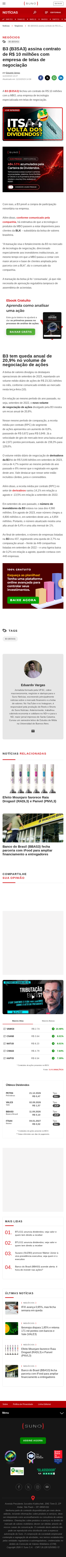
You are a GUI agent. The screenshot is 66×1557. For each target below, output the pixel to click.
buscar (34, 12)
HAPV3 (10, 1058)
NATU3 (10, 1043)
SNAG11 (21, 19)
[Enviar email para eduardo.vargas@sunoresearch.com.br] (33, 731)
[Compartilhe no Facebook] (40, 77)
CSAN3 (10, 1036)
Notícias (6, 26)
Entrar (58, 3)
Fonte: (53, 1070)
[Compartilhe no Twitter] (47, 77)
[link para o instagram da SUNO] (37, 1487)
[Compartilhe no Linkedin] (60, 77)
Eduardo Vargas (33, 685)
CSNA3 (10, 1051)
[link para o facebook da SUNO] (19, 1487)
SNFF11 (55, 19)
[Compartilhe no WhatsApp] (54, 77)
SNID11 (44, 19)
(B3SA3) (12, 91)
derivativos (19, 490)
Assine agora (33, 1440)
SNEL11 (33, 19)
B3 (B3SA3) (14, 42)
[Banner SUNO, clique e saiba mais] (33, 172)
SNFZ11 (9, 19)
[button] (53, 12)
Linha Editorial (44, 1404)
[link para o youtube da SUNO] (47, 1487)
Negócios (19, 26)
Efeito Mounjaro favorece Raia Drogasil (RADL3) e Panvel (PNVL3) (29, 799)
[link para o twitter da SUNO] (28, 1487)
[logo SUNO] (31, 4)
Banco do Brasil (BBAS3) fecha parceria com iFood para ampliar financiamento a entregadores (27, 850)
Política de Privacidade (23, 1404)
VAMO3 (10, 1029)
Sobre (5, 1404)
